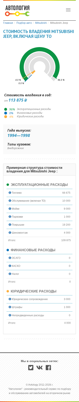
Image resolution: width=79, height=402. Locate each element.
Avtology (17, 11)
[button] (10, 192)
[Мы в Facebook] (48, 369)
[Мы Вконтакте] (39, 369)
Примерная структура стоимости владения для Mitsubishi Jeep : (34, 169)
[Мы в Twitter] (30, 369)
